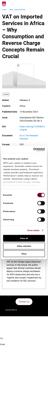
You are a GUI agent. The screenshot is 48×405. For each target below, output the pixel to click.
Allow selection (24, 246)
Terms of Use (11, 401)
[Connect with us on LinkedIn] (28, 310)
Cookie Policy (11, 391)
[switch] (41, 203)
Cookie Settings (12, 396)
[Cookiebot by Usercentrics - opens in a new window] (34, 149)
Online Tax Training (14, 365)
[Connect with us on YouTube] (34, 310)
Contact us (24, 301)
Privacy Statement (14, 387)
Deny (24, 254)
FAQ (7, 324)
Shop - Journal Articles (17, 10)
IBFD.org (9, 356)
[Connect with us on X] (21, 310)
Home (4, 10)
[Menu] (43, 4)
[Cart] (38, 4)
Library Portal (11, 370)
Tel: (1, 338)
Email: (2, 344)
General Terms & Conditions (18, 382)
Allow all (24, 238)
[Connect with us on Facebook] (41, 310)
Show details (33, 230)
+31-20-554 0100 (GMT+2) (13, 341)
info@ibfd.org (6, 347)
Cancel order (11, 320)
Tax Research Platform (16, 360)
